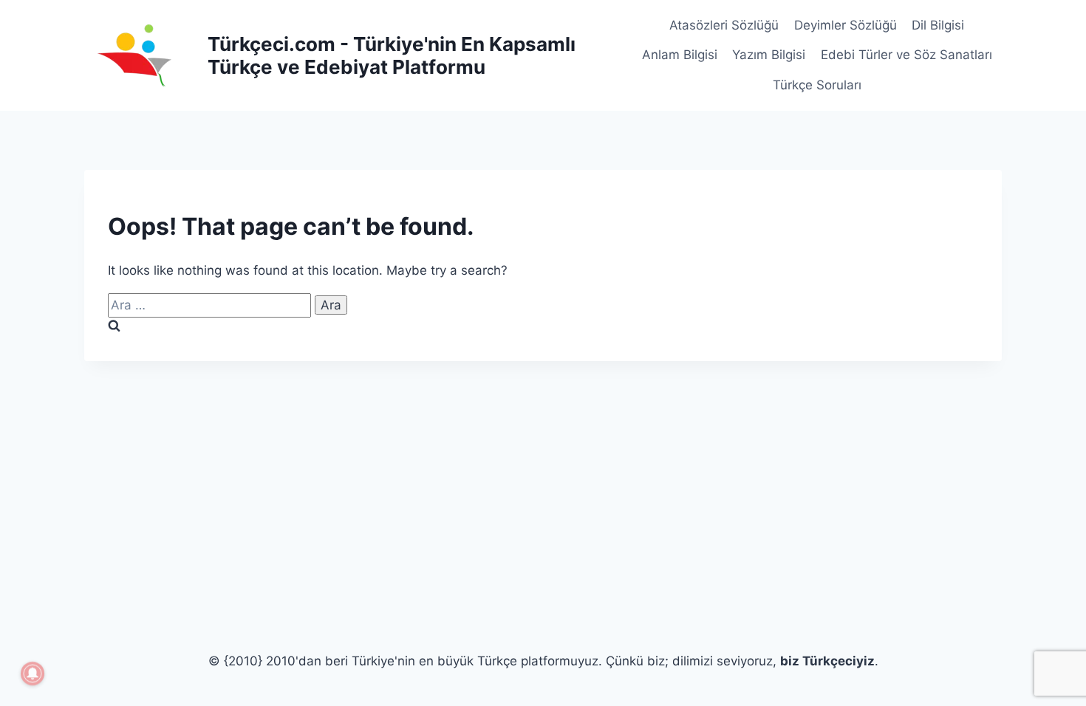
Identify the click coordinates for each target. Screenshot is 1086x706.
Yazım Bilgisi (768, 54)
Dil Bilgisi (938, 25)
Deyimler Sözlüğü (845, 25)
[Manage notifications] (32, 673)
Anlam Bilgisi (679, 54)
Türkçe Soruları (817, 85)
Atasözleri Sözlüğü (724, 25)
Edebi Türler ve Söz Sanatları (906, 54)
